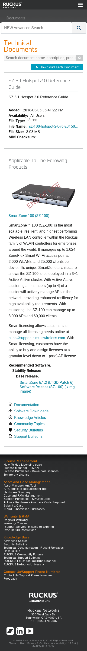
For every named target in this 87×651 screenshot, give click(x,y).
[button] (79, 28)
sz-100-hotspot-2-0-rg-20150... (53, 126)
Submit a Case (13, 505)
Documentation (26, 405)
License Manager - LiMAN (21, 468)
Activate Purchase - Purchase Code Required (34, 502)
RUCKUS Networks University (24, 564)
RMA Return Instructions (20, 530)
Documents (15, 18)
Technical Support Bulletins (22, 557)
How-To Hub (12, 551)
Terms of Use (17, 643)
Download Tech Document (59, 67)
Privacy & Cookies (38, 643)
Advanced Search (16, 541)
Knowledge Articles (30, 418)
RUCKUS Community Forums (23, 554)
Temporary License (16, 474)
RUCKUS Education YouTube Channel (30, 561)
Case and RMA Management (23, 495)
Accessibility (58, 643)
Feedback (10, 578)
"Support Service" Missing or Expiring (29, 526)
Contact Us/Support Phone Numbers (28, 575)
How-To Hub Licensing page (23, 464)
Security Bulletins (28, 430)
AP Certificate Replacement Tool (25, 489)
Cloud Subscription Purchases (24, 509)
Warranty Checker (16, 523)
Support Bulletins (28, 436)
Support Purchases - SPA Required (27, 499)
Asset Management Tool (20, 485)
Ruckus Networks (43, 610)
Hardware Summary (17, 492)
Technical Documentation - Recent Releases (34, 547)
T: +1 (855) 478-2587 (43, 621)
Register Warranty (16, 520)
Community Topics (29, 424)
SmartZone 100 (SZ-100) (29, 215)
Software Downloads (31, 411)
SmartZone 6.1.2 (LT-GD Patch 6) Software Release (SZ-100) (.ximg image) (47, 387)
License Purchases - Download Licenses (31, 471)
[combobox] (36, 28)
